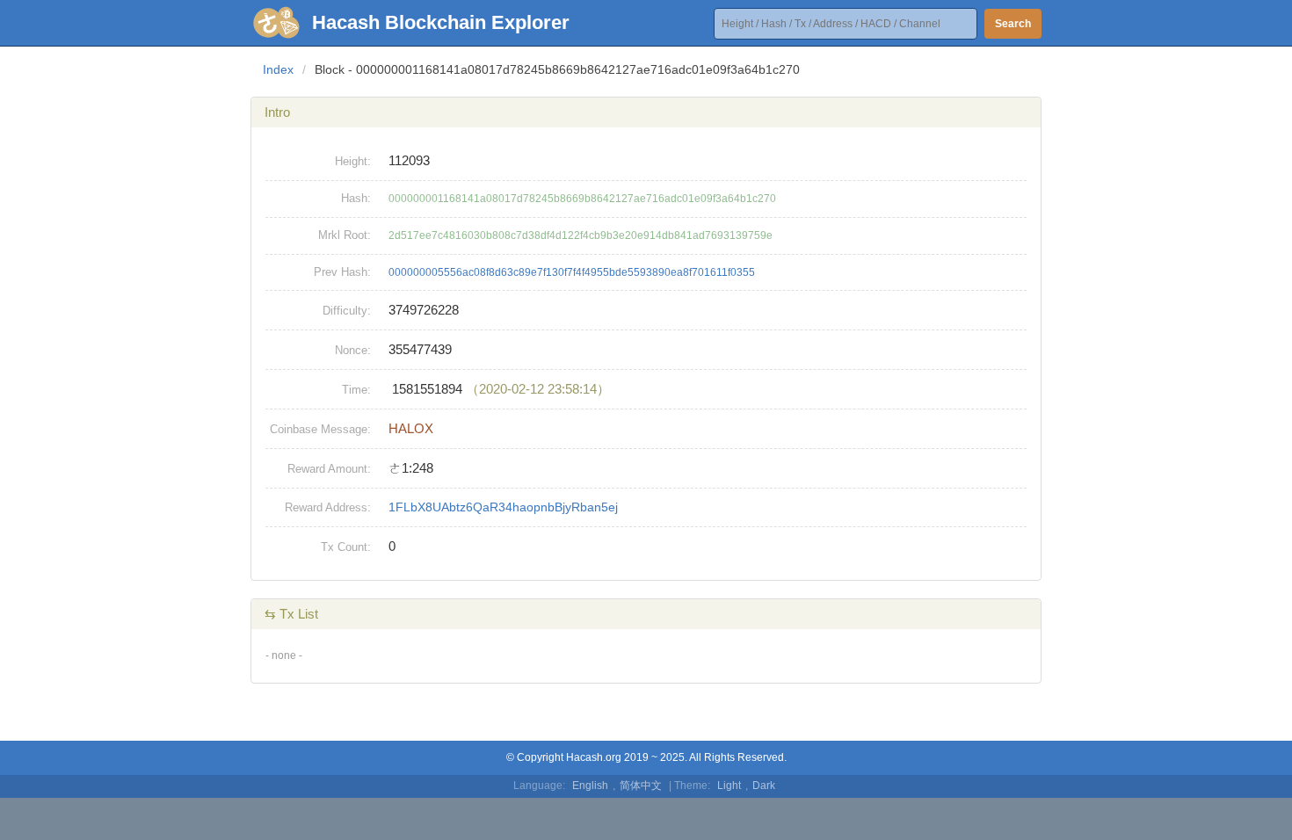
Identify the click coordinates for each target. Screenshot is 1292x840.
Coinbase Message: (320, 429)
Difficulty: (347, 310)
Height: (353, 161)
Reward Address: (328, 507)
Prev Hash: (342, 272)
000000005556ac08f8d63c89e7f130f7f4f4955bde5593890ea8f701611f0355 (571, 272)
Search (1013, 24)
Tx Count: (346, 547)
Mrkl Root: (344, 235)
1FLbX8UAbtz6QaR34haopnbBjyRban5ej (503, 507)
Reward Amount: (329, 468)
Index (278, 69)
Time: (356, 389)
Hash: (356, 198)
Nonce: (353, 350)
